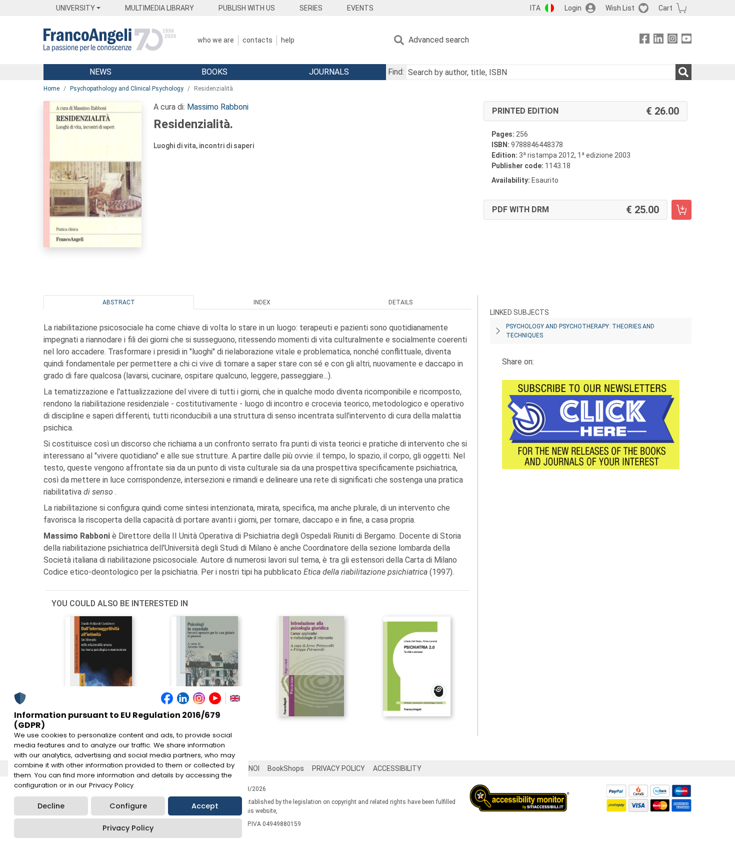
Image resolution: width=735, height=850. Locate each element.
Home (52, 88)
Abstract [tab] (118, 302)
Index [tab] (262, 302)
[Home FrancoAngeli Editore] (110, 40)
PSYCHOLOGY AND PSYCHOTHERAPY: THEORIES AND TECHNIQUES (580, 331)
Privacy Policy (128, 828)
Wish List (620, 8)
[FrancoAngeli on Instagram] (673, 40)
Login (573, 8)
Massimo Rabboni (217, 107)
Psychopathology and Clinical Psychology (127, 88)
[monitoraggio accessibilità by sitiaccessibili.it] (520, 790)
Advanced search (438, 40)
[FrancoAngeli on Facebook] (645, 40)
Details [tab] (400, 302)
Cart (665, 8)
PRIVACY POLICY (338, 768)
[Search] (684, 72)
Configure (128, 806)
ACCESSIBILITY (397, 768)
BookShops (286, 768)
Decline (51, 806)
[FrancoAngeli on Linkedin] (659, 40)
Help (287, 40)
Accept (205, 806)
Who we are (216, 40)
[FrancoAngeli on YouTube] (687, 40)
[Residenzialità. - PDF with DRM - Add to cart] (682, 210)
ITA (535, 8)
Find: (396, 72)
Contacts (257, 40)
